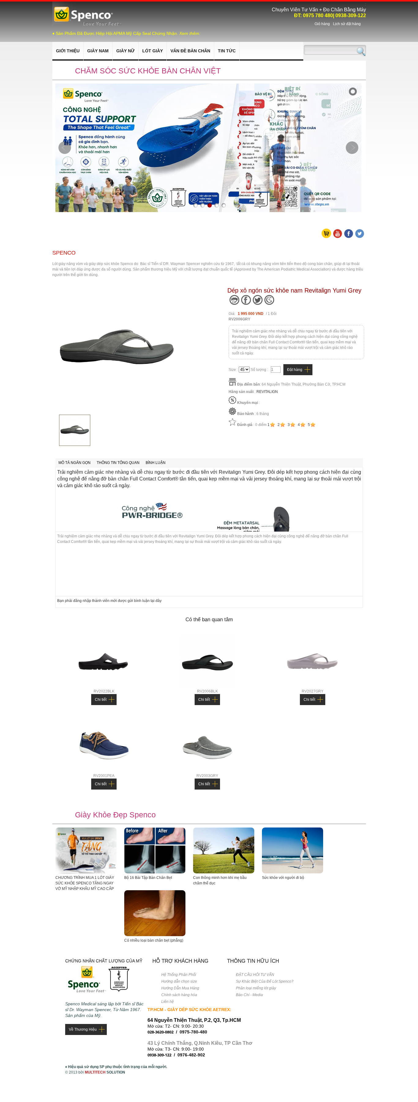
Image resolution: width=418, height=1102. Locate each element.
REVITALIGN (267, 392)
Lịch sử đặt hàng (347, 24)
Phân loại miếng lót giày (256, 988)
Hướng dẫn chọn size (179, 981)
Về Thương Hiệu (83, 1029)
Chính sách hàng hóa (179, 995)
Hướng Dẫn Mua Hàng (180, 988)
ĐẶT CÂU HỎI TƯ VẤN (255, 975)
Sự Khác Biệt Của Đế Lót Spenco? (264, 981)
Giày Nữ (125, 50)
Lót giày (152, 50)
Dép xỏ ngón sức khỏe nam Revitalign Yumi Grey (294, 290)
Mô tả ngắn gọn (74, 463)
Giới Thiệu (68, 50)
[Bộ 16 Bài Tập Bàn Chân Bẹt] (154, 872)
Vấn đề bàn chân (190, 50)
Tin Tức (227, 50)
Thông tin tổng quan (118, 463)
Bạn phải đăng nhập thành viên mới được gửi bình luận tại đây (109, 601)
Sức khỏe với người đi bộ (283, 878)
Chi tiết (100, 699)
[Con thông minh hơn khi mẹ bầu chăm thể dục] (223, 872)
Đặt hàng (294, 370)
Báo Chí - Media (249, 995)
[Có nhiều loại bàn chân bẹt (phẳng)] (154, 935)
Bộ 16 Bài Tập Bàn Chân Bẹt (148, 878)
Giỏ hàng (322, 24)
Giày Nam (98, 50)
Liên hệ (167, 1001)
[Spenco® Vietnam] (87, 25)
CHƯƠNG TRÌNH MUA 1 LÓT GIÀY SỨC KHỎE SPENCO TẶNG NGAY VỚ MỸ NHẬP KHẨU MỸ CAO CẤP (84, 883)
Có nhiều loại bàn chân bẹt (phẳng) (153, 940)
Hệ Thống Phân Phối (178, 975)
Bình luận (156, 463)
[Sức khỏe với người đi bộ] (292, 872)
